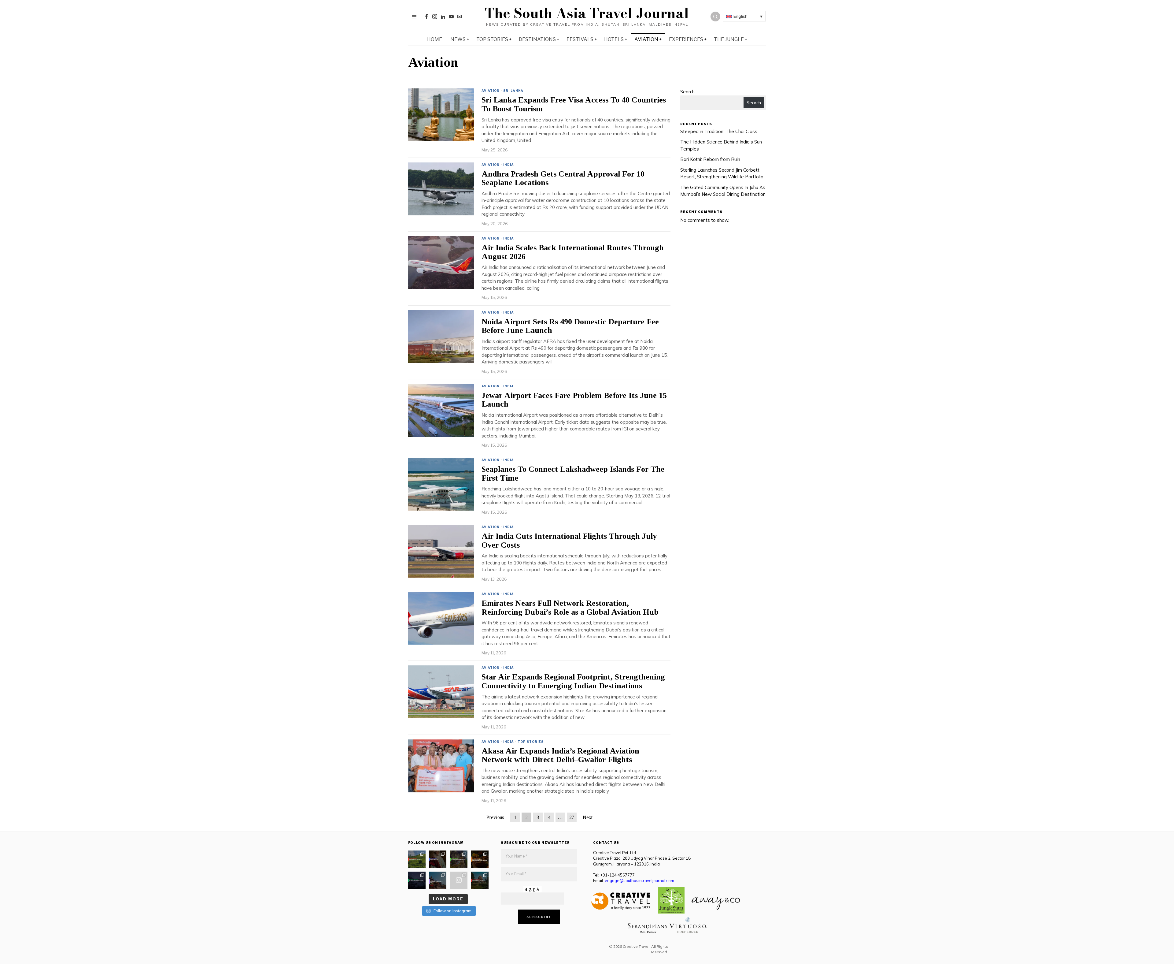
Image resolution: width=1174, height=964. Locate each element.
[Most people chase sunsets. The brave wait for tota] (417, 880)
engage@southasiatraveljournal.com (639, 880)
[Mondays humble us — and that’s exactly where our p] (438, 859)
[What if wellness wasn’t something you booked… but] (458, 859)
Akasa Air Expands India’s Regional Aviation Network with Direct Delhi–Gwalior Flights (560, 755)
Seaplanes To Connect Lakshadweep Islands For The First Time (573, 473)
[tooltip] (426, 16)
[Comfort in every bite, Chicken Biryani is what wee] (480, 859)
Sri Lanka (513, 90)
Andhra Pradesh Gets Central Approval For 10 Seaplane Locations (563, 178)
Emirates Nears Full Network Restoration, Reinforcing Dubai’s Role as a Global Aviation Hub (570, 607)
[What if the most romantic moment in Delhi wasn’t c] (480, 880)
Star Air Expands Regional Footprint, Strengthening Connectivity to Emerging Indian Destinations (573, 681)
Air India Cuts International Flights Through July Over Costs (569, 540)
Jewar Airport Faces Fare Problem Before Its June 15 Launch (574, 400)
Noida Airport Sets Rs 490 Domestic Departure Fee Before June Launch (570, 326)
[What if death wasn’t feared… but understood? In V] (438, 880)
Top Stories (531, 741)
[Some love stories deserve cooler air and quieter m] (417, 859)
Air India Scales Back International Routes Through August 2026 (573, 252)
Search (687, 92)
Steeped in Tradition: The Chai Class (718, 131)
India (508, 164)
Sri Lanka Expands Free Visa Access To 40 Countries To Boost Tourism (574, 104)
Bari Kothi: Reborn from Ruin (710, 159)
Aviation (491, 90)
